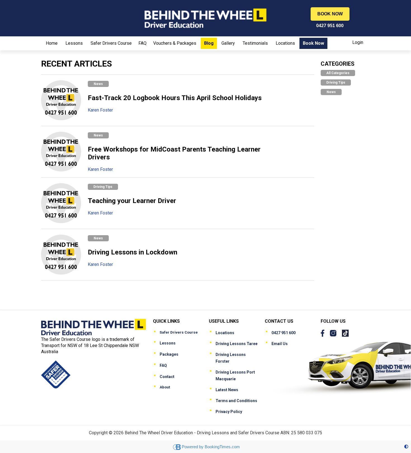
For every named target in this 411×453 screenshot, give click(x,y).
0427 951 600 (330, 25)
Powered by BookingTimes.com (211, 446)
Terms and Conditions (236, 400)
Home (52, 43)
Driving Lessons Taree (237, 343)
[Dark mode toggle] (406, 447)
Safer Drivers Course (111, 43)
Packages (169, 354)
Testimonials (255, 43)
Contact (167, 376)
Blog (209, 43)
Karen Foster (100, 110)
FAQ (142, 43)
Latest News (227, 390)
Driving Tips (102, 187)
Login (357, 42)
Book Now (313, 43)
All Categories (337, 73)
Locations (285, 43)
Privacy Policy (229, 411)
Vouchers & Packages (174, 43)
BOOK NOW (330, 13)
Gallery (228, 43)
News (98, 84)
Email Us (279, 343)
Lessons (74, 43)
